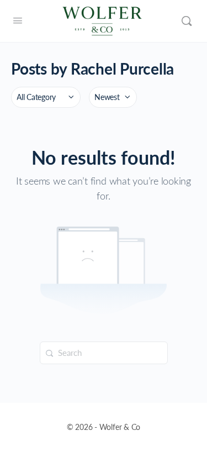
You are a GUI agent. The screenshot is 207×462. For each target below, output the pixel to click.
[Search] (186, 21)
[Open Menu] (17, 20)
